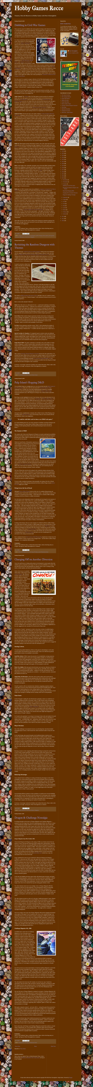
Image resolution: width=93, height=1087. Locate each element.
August (64, 199)
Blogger (70, 1077)
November (65, 181)
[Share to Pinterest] (28, 233)
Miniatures (22, 237)
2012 (63, 216)
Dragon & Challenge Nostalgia (31, 817)
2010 (63, 220)
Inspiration (24, 810)
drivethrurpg (22, 551)
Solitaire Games (34, 374)
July (64, 201)
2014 (63, 175)
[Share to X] (26, 233)
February (65, 211)
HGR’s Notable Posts (65, 23)
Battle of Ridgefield (25, 43)
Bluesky (23, 1057)
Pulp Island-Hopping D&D (29, 382)
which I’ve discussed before (24, 464)
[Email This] (23, 233)
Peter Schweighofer (73, 50)
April (64, 207)
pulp (39, 551)
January (65, 213)
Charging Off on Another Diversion (33, 559)
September (65, 197)
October (65, 184)
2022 (63, 159)
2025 (63, 153)
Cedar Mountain (25, 60)
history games (45, 235)
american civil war (21, 235)
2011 (63, 218)
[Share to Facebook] (27, 233)
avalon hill (28, 235)
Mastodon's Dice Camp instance (33, 1057)
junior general (51, 235)
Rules (30, 374)
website (26, 96)
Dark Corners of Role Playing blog (34, 536)
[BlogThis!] (24, 233)
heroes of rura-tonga (30, 551)
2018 (63, 167)
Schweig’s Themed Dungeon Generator (30, 353)
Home (35, 1046)
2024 (63, 155)
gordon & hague (39, 235)
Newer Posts (17, 1046)
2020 (63, 163)
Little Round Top (46, 99)
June (64, 203)
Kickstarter (17, 237)
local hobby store (38, 852)
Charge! (19, 810)
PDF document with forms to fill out (29, 295)
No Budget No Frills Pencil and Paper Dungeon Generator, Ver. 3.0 (33, 254)
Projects (32, 810)
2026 (63, 151)
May (64, 205)
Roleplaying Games (24, 374)
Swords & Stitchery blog (45, 387)
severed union (27, 237)
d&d (19, 551)
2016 (63, 171)
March (64, 209)
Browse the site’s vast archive (39, 107)
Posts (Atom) (23, 1048)
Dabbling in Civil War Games (30, 25)
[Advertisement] (64, 232)
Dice (19, 374)
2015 (63, 173)
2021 (63, 161)
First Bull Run (24, 99)
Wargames (32, 237)
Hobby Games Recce (39, 8)
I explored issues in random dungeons (32, 251)
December (65, 179)
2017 (63, 169)
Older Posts (53, 1046)
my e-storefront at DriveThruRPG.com (42, 358)
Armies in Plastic (18, 574)
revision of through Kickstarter (33, 209)
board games (33, 235)
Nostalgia (36, 551)
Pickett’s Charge (18, 101)
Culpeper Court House (25, 61)
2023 (63, 157)
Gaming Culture (21, 1042)
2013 (63, 178)
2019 (63, 165)
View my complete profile (73, 52)
